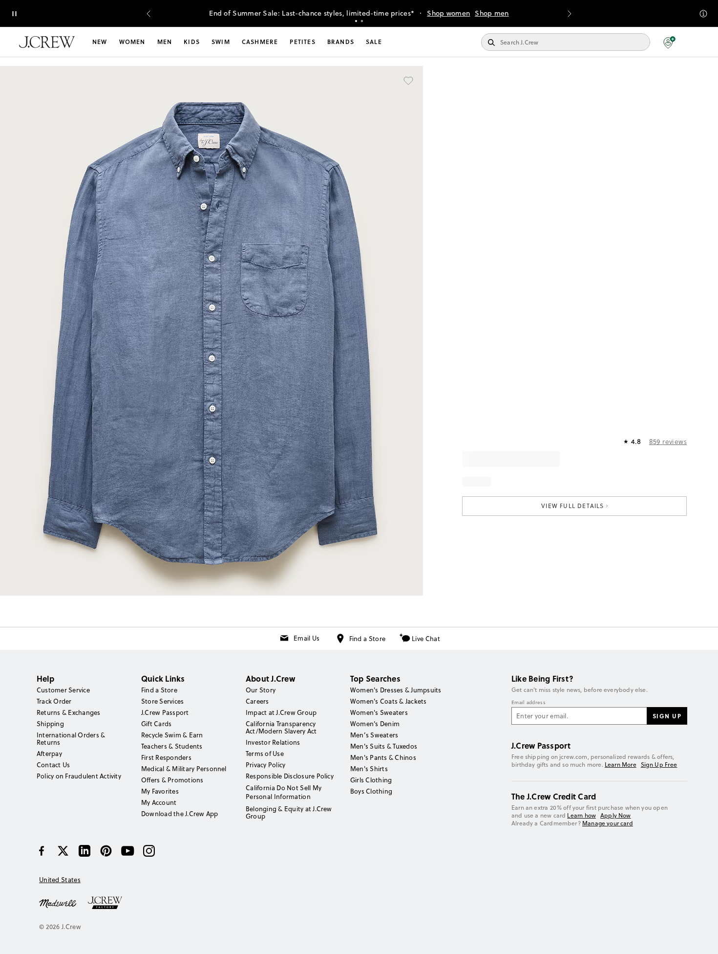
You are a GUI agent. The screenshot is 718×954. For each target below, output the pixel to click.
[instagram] (149, 851)
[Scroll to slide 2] (362, 21)
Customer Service (63, 690)
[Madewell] (57, 902)
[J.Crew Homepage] (47, 42)
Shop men (491, 13)
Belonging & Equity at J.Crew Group (289, 812)
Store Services (162, 701)
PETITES (302, 42)
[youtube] (127, 851)
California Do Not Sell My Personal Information (284, 792)
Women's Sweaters (379, 712)
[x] (63, 851)
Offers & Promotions (172, 780)
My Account (158, 802)
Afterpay (49, 753)
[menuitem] (99, 42)
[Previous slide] (148, 13)
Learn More (620, 764)
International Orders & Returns (71, 739)
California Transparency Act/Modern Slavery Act (281, 727)
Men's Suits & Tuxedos (383, 746)
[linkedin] (84, 851)
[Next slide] (569, 13)
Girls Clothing (371, 780)
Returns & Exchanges (69, 712)
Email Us (306, 638)
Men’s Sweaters (374, 735)
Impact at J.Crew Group (281, 712)
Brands (340, 42)
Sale (374, 42)
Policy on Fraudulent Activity (79, 776)
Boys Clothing (371, 791)
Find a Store (367, 638)
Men (164, 42)
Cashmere (260, 42)
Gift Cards (156, 723)
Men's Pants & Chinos (383, 757)
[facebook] (41, 851)
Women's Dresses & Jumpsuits (395, 690)
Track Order (54, 701)
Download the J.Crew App (179, 813)
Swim (220, 42)
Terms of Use (265, 753)
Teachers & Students (172, 746)
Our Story (260, 690)
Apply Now (615, 815)
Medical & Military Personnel (184, 768)
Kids (192, 42)
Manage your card (607, 823)
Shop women (448, 13)
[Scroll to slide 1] (356, 21)
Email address (528, 703)
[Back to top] (701, 937)
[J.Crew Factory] (110, 902)
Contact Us (53, 764)
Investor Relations (273, 742)
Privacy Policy (265, 764)
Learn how (581, 815)
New (99, 42)
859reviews (668, 441)
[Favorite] (408, 80)
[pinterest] (106, 851)
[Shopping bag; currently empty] (694, 42)
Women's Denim (375, 723)
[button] (669, 42)
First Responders (166, 757)
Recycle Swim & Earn (172, 735)
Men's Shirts (369, 768)
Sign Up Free (659, 765)
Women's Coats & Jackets (388, 701)
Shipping (50, 723)
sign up (667, 715)
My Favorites (160, 791)
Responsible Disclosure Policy (290, 776)
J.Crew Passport (165, 712)
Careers (257, 701)
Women (132, 42)
